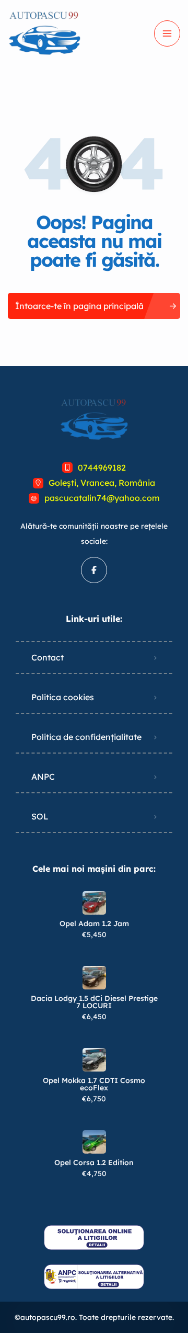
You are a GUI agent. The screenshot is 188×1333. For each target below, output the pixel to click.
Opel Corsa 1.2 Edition (94, 1162)
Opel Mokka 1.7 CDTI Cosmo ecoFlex (94, 1084)
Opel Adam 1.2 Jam (94, 923)
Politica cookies (62, 697)
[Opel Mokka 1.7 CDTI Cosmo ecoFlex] (94, 1060)
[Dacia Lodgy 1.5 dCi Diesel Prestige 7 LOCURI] (94, 977)
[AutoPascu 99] (44, 33)
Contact (47, 657)
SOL (40, 816)
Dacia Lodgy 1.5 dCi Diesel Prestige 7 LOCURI (94, 1002)
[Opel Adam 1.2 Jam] (94, 903)
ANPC (43, 776)
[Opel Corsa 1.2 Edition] (94, 1142)
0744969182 (102, 467)
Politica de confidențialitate (86, 737)
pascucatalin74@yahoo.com (102, 498)
